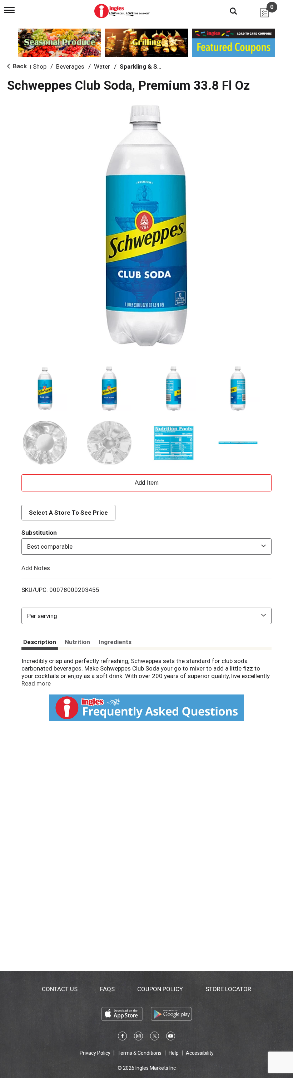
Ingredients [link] (115, 642)
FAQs (107, 989)
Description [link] (39, 642)
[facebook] (122, 1037)
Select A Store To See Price (68, 512)
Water (102, 66)
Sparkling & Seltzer (147, 66)
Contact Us (60, 989)
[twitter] (154, 1037)
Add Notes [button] (35, 568)
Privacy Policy (95, 1053)
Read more (36, 683)
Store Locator (228, 989)
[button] (45, 388)
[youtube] (170, 1037)
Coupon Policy (160, 989)
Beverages (70, 66)
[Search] (228, 10)
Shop (39, 66)
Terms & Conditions (140, 1053)
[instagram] (138, 1037)
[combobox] (146, 546)
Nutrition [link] (77, 642)
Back (19, 66)
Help (174, 1053)
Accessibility (200, 1053)
